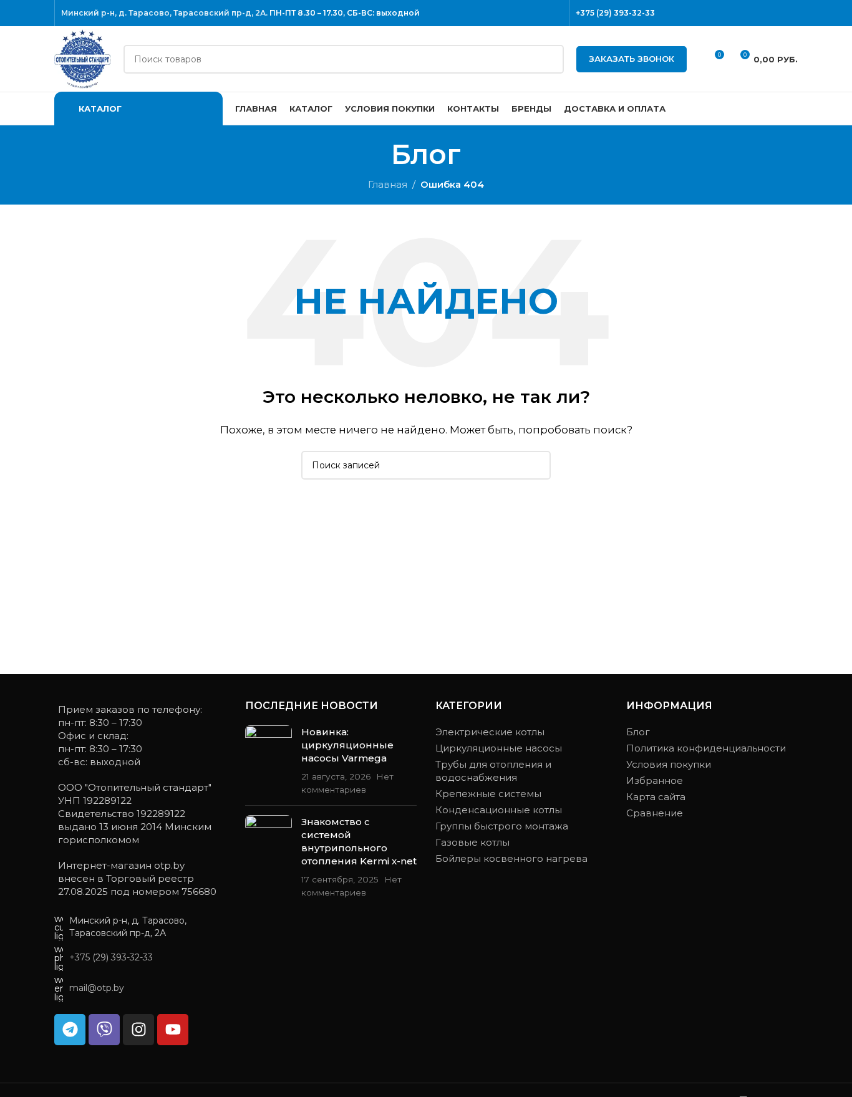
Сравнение (654, 813)
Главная (387, 184)
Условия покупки (668, 764)
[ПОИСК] (549, 59)
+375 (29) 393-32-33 (615, 12)
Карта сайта (655, 797)
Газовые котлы (472, 842)
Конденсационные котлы (498, 810)
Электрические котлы (490, 732)
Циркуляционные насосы (498, 748)
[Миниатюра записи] (268, 760)
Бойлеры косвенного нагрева (511, 858)
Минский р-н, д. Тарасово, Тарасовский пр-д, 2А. (164, 12)
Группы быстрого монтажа (501, 826)
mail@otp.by (96, 987)
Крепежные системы (488, 794)
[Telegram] (69, 1029)
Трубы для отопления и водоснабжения (493, 770)
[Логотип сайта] (82, 58)
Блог (638, 732)
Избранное (654, 780)
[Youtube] (172, 1029)
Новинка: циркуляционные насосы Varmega (347, 745)
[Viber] (104, 1029)
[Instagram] (138, 1029)
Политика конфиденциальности (706, 748)
